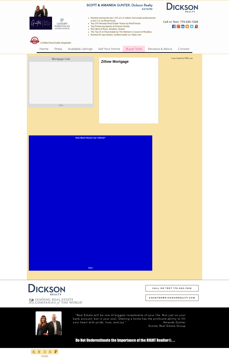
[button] (180, 22)
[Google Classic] (178, 26)
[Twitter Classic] (191, 26)
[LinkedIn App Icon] (182, 26)
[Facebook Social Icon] (174, 26)
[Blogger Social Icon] (187, 26)
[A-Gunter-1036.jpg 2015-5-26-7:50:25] (196, 26)
